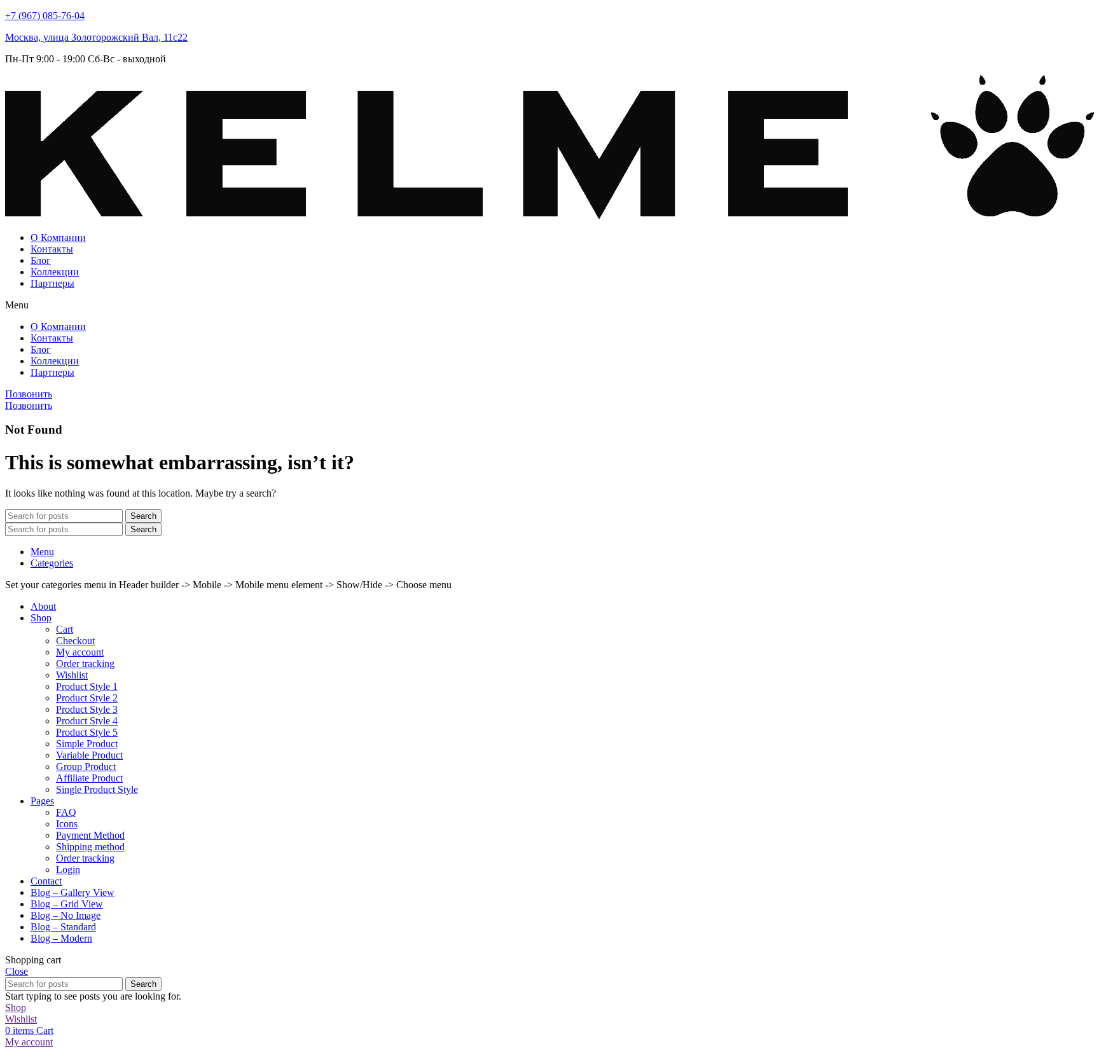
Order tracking (85, 663)
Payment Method (90, 835)
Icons (67, 823)
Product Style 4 (87, 720)
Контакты (52, 249)
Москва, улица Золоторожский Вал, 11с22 (96, 37)
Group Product (86, 766)
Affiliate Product (89, 778)
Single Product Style (97, 789)
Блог (41, 260)
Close (16, 971)
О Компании (58, 237)
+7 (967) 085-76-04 (45, 15)
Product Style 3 (87, 709)
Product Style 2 (87, 697)
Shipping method (90, 846)
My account (80, 652)
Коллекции (55, 271)
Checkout (75, 640)
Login (68, 869)
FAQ (66, 812)
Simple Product (87, 743)
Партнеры (52, 283)
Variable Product (89, 755)
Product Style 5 (87, 732)
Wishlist (72, 675)
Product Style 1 (87, 686)
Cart (64, 629)
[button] (549, 305)
